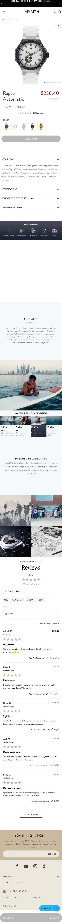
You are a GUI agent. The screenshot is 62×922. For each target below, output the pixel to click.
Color (6, 120)
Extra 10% (46, 908)
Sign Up (52, 853)
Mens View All (14, 19)
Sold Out (31, 138)
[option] (31, 3)
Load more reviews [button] (31, 814)
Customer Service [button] (12, 882)
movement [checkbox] (17, 599)
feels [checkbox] (40, 599)
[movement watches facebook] (17, 866)
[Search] (55, 11)
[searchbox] (31, 591)
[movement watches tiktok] (44, 866)
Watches (4, 19)
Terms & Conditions (9, 897)
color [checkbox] (30, 599)
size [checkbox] (6, 599)
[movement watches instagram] (35, 866)
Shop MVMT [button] (8, 876)
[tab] (44, 82)
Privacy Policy (37, 897)
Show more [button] (5, 606)
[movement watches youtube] (26, 866)
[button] (2, 3)
